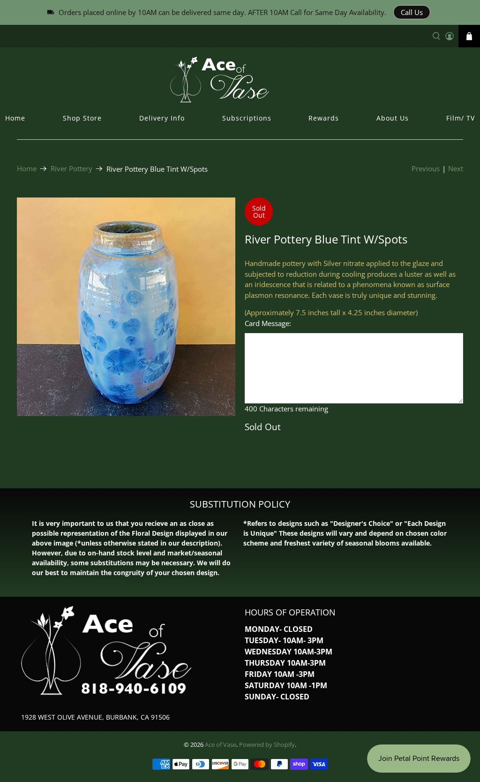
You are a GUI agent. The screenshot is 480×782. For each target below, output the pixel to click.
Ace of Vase (220, 745)
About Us (392, 118)
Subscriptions (246, 118)
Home (15, 118)
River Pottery (71, 168)
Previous (426, 168)
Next (455, 168)
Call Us (412, 12)
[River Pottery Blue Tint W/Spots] (126, 306)
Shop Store (82, 118)
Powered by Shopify (267, 745)
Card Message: (268, 323)
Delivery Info (162, 118)
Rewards (323, 118)
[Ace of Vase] (240, 79)
